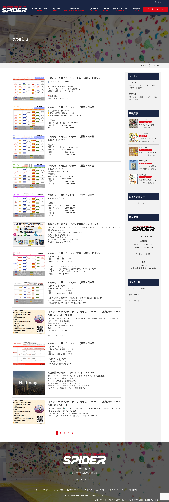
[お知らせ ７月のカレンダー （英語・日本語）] (29, 118)
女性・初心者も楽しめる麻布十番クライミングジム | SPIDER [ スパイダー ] (127, 500)
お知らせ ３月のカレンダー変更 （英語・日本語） (74, 253)
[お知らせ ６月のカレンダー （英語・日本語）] (29, 147)
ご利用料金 (55, 9)
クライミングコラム (121, 9)
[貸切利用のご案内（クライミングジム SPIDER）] (29, 383)
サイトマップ (134, 301)
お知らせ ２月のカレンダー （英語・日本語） (72, 282)
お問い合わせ (134, 295)
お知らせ (105, 9)
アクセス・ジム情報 (39, 9)
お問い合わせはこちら (155, 9)
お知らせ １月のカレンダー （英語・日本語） (72, 343)
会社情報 (136, 9)
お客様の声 (93, 9)
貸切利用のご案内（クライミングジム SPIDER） (72, 372)
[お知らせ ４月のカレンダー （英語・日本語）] (29, 205)
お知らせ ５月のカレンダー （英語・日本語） (72, 165)
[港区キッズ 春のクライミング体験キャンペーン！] (29, 234)
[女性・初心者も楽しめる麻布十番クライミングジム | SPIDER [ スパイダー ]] (14, 9)
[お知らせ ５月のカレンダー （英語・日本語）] (29, 176)
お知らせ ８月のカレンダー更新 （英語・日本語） (74, 78)
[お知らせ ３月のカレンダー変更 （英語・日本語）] (29, 264)
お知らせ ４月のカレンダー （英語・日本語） (72, 195)
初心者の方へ (75, 9)
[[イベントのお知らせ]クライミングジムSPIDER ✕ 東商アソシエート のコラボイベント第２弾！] (29, 322)
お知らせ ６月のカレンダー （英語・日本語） (72, 136)
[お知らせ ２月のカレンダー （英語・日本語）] (29, 293)
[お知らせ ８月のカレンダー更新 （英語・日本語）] (29, 89)
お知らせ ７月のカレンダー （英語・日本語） (72, 107)
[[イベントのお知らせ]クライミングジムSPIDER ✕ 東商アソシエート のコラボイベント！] (29, 412)
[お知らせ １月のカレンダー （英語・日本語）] (29, 354)
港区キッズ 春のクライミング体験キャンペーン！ (73, 224)
